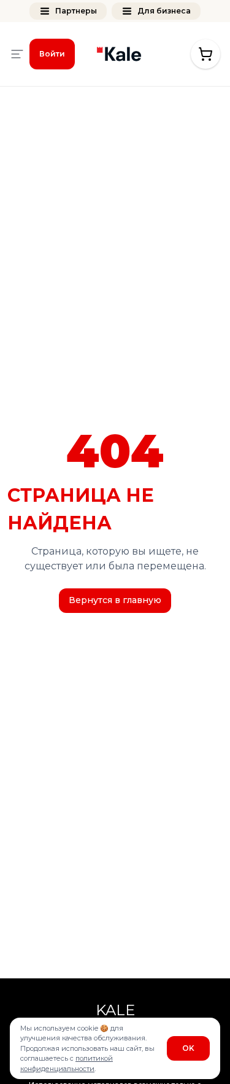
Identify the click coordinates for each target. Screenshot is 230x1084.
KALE (115, 1010)
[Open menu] (17, 54)
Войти (52, 53)
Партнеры (76, 10)
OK (188, 1048)
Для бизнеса (164, 10)
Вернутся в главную (115, 600)
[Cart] (205, 54)
